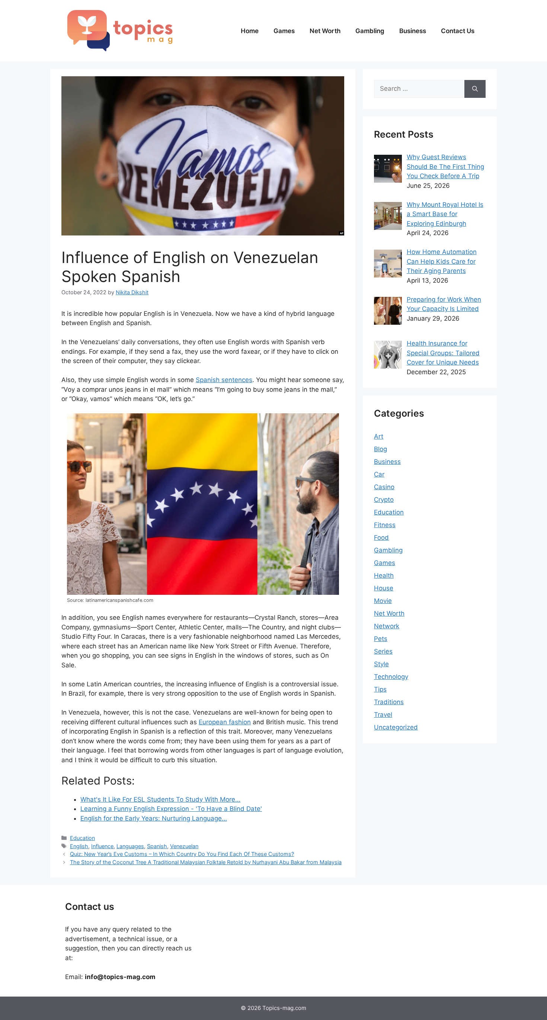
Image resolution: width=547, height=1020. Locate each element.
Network (386, 626)
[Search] (475, 89)
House (383, 588)
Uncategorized (396, 727)
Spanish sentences (224, 380)
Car (379, 474)
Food (381, 537)
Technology (391, 676)
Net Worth (325, 31)
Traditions (389, 702)
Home (250, 31)
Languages (130, 846)
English (79, 846)
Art (378, 436)
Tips (380, 689)
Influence (102, 846)
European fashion (225, 722)
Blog (380, 449)
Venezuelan (184, 846)
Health (384, 575)
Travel (383, 714)
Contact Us (457, 31)
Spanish (157, 846)
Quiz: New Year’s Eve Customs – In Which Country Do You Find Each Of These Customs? (182, 854)
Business (412, 31)
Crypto (384, 499)
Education (82, 838)
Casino (384, 487)
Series (383, 651)
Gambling (369, 31)
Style (381, 664)
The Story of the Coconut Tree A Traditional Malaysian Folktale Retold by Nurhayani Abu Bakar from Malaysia (206, 862)
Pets (380, 638)
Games (284, 31)
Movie (383, 600)
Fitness (385, 525)
